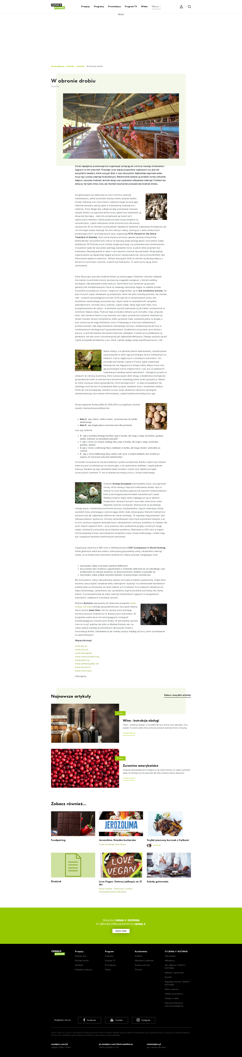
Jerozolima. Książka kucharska (117, 840)
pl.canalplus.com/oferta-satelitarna (116, 1044)
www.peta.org (82, 660)
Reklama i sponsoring (174, 972)
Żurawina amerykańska (140, 766)
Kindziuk (56, 881)
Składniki (79, 965)
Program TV (131, 6)
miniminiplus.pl (154, 1044)
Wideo (144, 6)
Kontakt (168, 977)
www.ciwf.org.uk (83, 671)
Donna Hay (157, 845)
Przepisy (85, 6)
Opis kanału (170, 956)
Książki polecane (142, 965)
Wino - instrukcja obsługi (141, 720)
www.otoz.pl (81, 650)
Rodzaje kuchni (81, 960)
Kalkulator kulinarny (83, 969)
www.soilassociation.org (87, 657)
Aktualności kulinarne (144, 960)
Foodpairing (58, 840)
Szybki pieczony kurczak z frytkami (168, 840)
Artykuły (70, 66)
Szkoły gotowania (157, 881)
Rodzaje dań (80, 956)
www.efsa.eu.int (83, 667)
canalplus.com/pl (59, 1044)
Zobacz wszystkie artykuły (177, 695)
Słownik (138, 969)
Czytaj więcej (129, 733)
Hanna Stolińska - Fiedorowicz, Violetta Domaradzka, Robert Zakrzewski (115, 890)
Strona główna (57, 66)
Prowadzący (114, 6)
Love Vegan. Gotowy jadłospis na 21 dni (120, 883)
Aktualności (170, 960)
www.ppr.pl (81, 646)
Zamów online (121, 931)
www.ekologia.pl (83, 653)
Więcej (155, 6)
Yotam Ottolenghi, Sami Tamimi (112, 844)
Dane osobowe (172, 989)
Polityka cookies (172, 998)
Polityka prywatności (174, 993)
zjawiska (80, 66)
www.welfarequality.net (87, 664)
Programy (99, 6)
